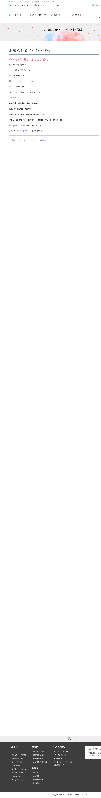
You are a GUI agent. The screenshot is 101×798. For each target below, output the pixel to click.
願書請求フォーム (17, 772)
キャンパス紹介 (17, 762)
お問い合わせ (16, 776)
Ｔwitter (22, 126)
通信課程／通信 (38, 758)
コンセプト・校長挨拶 (19, 755)
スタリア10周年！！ (41, 140)
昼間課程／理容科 (38, 751)
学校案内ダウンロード (19, 769)
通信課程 (36, 776)
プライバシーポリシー (19, 780)
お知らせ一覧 (16, 765)
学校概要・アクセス (18, 758)
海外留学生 (36, 783)
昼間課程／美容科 (38, 755)
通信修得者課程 (38, 779)
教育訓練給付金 (59, 758)
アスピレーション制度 (61, 751)
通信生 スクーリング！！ (20, 140)
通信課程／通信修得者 (40, 762)
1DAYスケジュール (60, 755)
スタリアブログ (22, 131)
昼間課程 (36, 772)
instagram (13, 126)
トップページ (16, 751)
